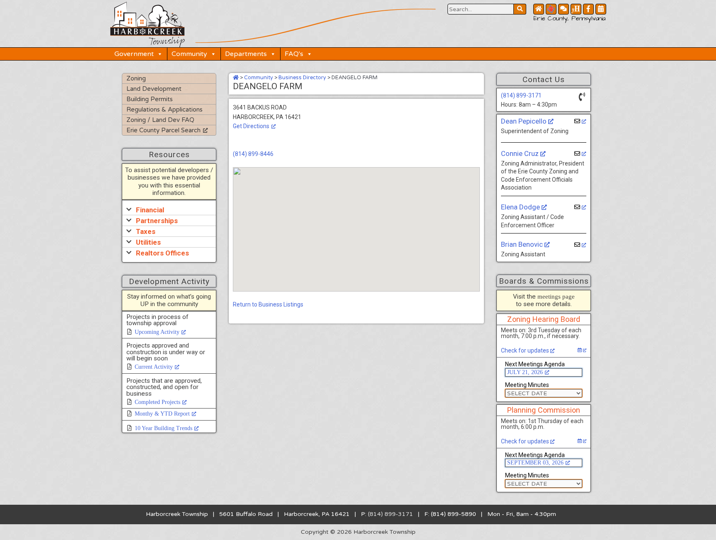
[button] (169, 209)
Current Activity (154, 367)
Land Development (153, 88)
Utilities (148, 242)
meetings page (556, 296)
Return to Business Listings (268, 304)
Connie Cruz (520, 153)
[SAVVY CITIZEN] (551, 9)
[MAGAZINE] (576, 9)
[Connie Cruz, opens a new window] (580, 154)
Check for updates (525, 350)
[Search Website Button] (520, 9)
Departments (246, 54)
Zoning (136, 78)
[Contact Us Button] (563, 9)
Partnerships (157, 220)
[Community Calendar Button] (600, 9)
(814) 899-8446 (253, 154)
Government (134, 54)
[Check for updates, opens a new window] (582, 350)
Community (189, 54)
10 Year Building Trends (163, 428)
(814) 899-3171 (521, 95)
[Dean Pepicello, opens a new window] (580, 121)
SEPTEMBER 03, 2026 (535, 463)
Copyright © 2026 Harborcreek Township (358, 531)
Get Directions (251, 126)
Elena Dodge (521, 207)
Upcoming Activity (157, 332)
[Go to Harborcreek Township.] (236, 77)
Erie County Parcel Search (163, 130)
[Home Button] (538, 9)
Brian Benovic (522, 244)
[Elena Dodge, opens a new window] (580, 207)
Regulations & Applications (164, 109)
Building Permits (149, 99)
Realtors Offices (162, 253)
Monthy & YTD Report (162, 414)
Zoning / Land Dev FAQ (160, 120)
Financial (150, 210)
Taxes (145, 231)
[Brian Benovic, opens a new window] (580, 245)
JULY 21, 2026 (525, 372)
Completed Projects (157, 402)
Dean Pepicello (524, 121)
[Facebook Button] (588, 9)
